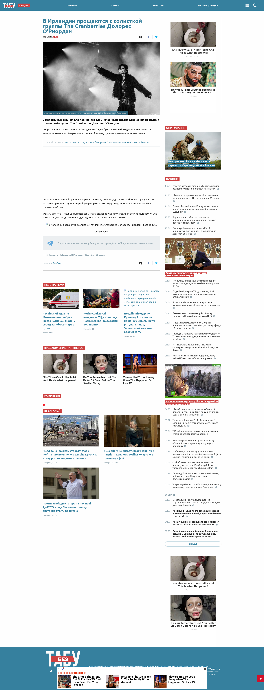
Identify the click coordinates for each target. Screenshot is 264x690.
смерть (54, 255)
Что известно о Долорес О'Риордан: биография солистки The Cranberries (107, 142)
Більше (193, 544)
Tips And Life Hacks (193, 590)
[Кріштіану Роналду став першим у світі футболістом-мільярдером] (193, 254)
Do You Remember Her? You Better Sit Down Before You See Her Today (100, 380)
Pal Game (193, 629)
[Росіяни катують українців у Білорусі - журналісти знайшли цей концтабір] (193, 382)
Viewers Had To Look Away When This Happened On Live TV (139, 380)
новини (72, 5)
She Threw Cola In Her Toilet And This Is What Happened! (193, 585)
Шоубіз (90, 255)
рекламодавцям (208, 5)
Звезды (101, 255)
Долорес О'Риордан (71, 255)
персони (158, 5)
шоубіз (115, 5)
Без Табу (57, 263)
